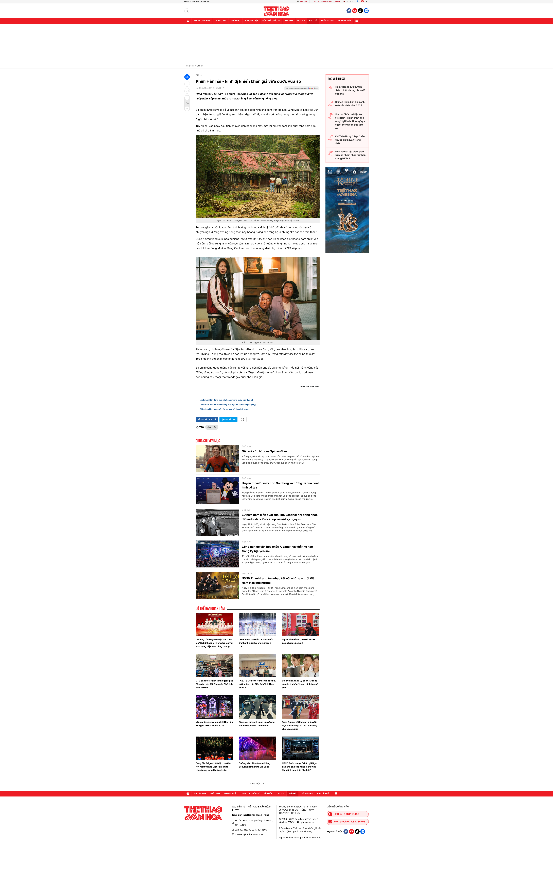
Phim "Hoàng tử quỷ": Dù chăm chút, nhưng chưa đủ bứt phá (350, 90)
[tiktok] (360, 10)
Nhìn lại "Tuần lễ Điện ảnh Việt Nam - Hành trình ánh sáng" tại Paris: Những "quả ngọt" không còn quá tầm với (350, 121)
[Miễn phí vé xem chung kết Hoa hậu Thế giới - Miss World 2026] (214, 707)
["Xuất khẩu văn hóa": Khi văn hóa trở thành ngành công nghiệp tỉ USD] (257, 624)
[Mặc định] (187, 103)
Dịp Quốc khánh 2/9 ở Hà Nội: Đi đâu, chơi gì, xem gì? (298, 641)
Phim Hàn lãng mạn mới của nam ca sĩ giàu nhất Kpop (224, 409)
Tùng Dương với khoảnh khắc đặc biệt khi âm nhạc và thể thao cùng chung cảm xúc (299, 725)
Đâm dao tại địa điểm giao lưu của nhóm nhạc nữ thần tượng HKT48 (350, 155)
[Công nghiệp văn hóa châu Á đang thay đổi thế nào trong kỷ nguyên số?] (217, 554)
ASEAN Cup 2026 (202, 21)
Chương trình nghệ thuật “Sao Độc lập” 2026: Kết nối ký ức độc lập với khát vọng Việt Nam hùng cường (214, 643)
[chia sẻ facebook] (187, 84)
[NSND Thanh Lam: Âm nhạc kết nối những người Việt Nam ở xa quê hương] (217, 585)
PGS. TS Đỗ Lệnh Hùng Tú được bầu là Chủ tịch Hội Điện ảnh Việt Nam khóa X (257, 684)
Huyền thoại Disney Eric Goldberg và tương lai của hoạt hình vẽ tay (280, 485)
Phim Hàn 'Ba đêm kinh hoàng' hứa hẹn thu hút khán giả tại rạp (228, 405)
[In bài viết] (187, 91)
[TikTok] (368, 2)
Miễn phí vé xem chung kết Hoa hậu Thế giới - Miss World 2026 (214, 724)
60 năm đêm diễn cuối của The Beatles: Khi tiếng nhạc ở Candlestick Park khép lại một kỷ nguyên (280, 517)
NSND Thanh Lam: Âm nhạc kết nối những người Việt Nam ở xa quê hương (279, 580)
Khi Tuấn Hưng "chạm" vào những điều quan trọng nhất (350, 140)
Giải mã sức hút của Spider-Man (264, 451)
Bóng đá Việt (251, 21)
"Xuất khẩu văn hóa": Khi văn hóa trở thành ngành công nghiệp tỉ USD (256, 643)
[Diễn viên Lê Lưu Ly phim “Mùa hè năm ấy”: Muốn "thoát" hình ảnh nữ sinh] (300, 665)
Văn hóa (288, 21)
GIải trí (313, 21)
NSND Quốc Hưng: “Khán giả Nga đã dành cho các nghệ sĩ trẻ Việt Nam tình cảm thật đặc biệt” (299, 767)
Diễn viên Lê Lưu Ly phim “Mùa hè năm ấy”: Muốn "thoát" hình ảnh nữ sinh (300, 684)
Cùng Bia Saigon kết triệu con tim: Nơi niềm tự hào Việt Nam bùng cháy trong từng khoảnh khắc (213, 767)
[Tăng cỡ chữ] (187, 98)
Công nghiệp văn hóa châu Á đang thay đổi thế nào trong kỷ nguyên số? (277, 549)
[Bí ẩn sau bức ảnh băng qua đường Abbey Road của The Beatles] (257, 707)
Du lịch (301, 21)
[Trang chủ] (188, 21)
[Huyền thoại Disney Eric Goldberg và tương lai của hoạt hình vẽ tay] (217, 490)
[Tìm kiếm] (186, 10)
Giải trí (200, 66)
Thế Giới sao (327, 21)
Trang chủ (189, 66)
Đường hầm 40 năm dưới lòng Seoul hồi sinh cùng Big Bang (254, 765)
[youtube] (354, 10)
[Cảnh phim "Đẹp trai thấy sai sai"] (258, 298)
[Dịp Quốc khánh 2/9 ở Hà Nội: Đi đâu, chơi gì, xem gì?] (300, 624)
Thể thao (235, 21)
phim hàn (211, 427)
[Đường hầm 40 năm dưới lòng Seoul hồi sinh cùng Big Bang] (257, 748)
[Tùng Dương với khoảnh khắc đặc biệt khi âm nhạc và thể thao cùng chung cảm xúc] (300, 707)
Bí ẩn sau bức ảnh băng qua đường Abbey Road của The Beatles (257, 724)
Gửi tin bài (350, 2)
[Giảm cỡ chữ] (187, 109)
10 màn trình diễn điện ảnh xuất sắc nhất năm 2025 (350, 103)
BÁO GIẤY (303, 2)
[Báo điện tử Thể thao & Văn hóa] (276, 11)
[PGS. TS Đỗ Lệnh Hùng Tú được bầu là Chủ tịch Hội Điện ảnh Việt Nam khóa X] (257, 665)
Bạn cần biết (344, 21)
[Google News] (302, 89)
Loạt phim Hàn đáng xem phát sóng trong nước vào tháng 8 (226, 400)
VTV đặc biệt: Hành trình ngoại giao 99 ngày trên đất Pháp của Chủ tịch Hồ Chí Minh (214, 684)
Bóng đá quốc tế (271, 21)
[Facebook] (357, 2)
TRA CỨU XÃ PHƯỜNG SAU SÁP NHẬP (326, 2)
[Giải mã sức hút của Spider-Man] (217, 458)
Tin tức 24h (220, 21)
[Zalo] (366, 10)
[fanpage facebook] (348, 10)
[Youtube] (362, 2)
